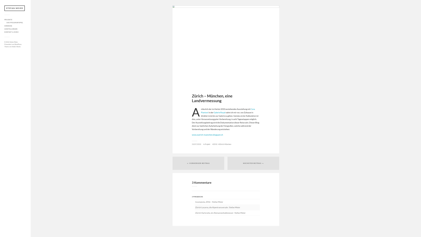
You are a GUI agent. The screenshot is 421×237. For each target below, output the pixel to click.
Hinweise (8, 26)
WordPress (17, 44)
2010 (215, 144)
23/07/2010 (196, 144)
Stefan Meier (14, 8)
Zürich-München (225, 144)
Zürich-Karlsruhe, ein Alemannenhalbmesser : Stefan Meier (220, 213)
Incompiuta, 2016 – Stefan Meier (209, 202)
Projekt (207, 144)
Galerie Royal (219, 112)
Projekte (8, 20)
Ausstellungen (10, 29)
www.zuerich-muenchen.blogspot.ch (207, 135)
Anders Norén (16, 47)
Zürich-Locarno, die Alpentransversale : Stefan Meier (217, 207)
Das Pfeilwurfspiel (15, 22)
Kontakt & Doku (11, 32)
